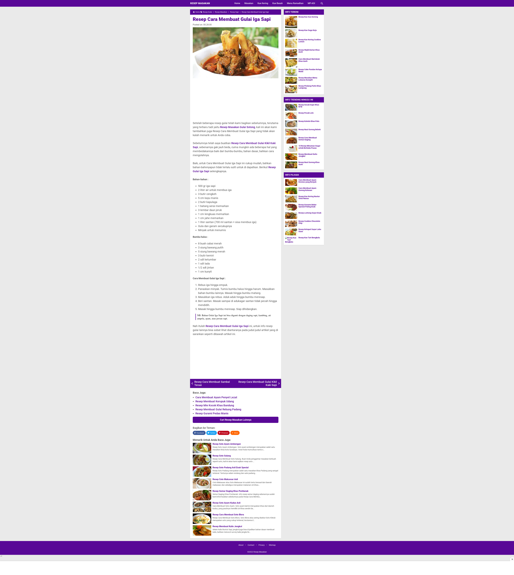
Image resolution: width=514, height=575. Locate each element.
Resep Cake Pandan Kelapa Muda (310, 70)
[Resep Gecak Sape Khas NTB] (291, 107)
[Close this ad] (512, 559)
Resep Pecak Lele (306, 113)
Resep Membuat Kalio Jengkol (227, 526)
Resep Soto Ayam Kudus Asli (226, 503)
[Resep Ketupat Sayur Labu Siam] (291, 231)
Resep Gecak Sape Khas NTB (308, 106)
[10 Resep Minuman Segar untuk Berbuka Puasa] (291, 148)
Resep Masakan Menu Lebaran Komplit (307, 79)
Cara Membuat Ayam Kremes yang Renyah (307, 181)
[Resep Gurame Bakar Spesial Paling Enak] (291, 207)
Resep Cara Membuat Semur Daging (307, 139)
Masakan (248, 3)
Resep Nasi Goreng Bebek (309, 130)
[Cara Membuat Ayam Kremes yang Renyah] (291, 182)
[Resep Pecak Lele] (291, 115)
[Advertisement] (235, 99)
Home (237, 3)
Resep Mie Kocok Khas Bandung (214, 405)
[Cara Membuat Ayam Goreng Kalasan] (291, 190)
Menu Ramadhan (295, 3)
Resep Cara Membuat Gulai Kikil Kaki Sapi (257, 383)
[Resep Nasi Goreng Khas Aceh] (291, 164)
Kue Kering (263, 3)
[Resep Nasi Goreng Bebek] (291, 132)
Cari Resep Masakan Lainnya (235, 419)
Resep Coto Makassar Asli (225, 479)
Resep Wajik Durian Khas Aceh (309, 51)
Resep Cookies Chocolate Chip (309, 222)
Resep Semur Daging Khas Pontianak (230, 491)
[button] (235, 433)
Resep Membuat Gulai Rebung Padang (218, 409)
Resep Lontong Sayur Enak (309, 213)
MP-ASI (311, 3)
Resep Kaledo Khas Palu (308, 121)
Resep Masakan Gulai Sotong (237, 127)
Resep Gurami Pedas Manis (211, 413)
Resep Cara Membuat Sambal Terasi (212, 383)
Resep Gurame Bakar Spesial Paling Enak (307, 206)
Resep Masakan (200, 3)
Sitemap (272, 545)
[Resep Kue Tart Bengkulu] (291, 240)
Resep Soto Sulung (222, 456)
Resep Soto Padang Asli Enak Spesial (231, 467)
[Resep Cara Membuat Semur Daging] (291, 140)
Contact (251, 545)
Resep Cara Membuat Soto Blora (228, 514)
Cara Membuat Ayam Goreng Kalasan (307, 189)
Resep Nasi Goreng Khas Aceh (309, 163)
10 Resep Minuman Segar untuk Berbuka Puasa (309, 147)
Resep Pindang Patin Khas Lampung (309, 87)
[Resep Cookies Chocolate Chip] (291, 223)
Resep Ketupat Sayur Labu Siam (309, 230)
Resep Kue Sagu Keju (307, 30)
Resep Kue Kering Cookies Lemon (309, 41)
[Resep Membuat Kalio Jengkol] (291, 156)
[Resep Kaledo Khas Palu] (291, 123)
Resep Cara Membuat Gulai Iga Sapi (232, 19)
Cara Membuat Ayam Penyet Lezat (216, 397)
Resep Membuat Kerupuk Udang (214, 401)
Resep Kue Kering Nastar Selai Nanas (309, 197)
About (240, 545)
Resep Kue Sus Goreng (308, 17)
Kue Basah (277, 3)
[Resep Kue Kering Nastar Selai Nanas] (291, 198)
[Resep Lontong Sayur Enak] (291, 215)
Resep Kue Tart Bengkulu (309, 238)
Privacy (261, 545)
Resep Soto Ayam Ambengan (227, 444)
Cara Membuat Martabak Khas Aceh (309, 60)
